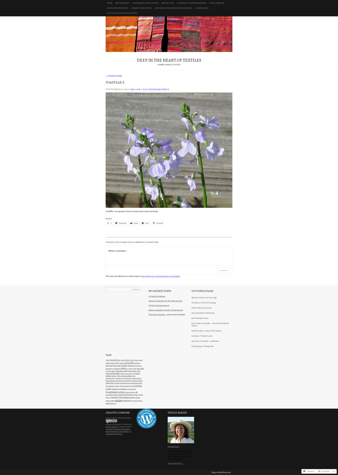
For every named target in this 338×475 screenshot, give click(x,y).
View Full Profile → (176, 463)
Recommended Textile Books (203, 313)
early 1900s (132, 371)
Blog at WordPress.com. (221, 472)
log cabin (117, 383)
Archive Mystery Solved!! (201, 308)
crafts (134, 369)
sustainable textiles (112, 395)
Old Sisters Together (157, 315)
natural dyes (134, 383)
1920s (140, 360)
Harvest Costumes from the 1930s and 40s (165, 301)
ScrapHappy (112, 392)
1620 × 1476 (135, 89)
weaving (127, 400)
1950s (117, 363)
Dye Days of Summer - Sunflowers (205, 341)
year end (113, 403)
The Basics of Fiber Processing (191, 3)
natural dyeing (125, 383)
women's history (137, 401)
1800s (127, 360)
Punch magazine (125, 386)
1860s (133, 360)
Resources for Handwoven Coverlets (173, 8)
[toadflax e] (169, 150)
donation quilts (122, 371)
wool (108, 403)
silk (136, 392)
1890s (137, 360)
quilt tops (115, 389)
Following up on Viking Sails (202, 346)
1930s (108, 363)
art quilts (129, 363)
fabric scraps (125, 374)
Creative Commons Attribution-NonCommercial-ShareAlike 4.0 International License (119, 431)
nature (140, 383)
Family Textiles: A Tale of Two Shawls (206, 331)
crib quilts (140, 369)
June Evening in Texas (199, 318)
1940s (112, 363)
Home (109, 3)
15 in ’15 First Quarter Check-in (156, 89)
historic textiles (110, 381)
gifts (133, 376)
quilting (138, 386)
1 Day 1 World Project (113, 360)
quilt (132, 386)
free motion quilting (125, 376)
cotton (123, 368)
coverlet (130, 369)
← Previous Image (114, 75)
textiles (114, 397)
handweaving (110, 378)
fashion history (111, 376)
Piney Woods (110, 386)
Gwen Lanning (111, 427)
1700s (123, 360)
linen (112, 383)
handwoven (120, 378)
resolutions (123, 389)
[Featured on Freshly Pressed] (146, 428)
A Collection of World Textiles (122, 13)
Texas (136, 395)
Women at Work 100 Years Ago (204, 298)
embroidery (115, 373)
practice (117, 386)
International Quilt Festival (123, 381)
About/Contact (122, 3)
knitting (134, 381)
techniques (129, 395)
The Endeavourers (126, 397)
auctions (137, 363)
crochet (108, 371)
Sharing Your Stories (141, 8)
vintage (119, 400)
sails (134, 389)
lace (139, 381)
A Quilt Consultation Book (159, 306)
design (113, 371)
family (132, 374)
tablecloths (121, 395)
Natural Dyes (167, 3)
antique (122, 363)
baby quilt (109, 366)
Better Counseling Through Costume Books (166, 310)
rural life (130, 389)
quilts (108, 389)
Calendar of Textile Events (145, 3)
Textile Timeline (216, 3)
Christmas (131, 366)
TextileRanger (173, 446)
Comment (223, 270)
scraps (121, 392)
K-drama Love (201, 8)
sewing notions (130, 392)
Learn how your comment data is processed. (160, 276)
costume (116, 369)
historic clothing (137, 378)
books (124, 366)
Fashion (137, 374)
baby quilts (117, 366)
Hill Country (128, 378)
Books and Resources (117, 8)
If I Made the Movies (157, 296)
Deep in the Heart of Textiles (169, 34)
